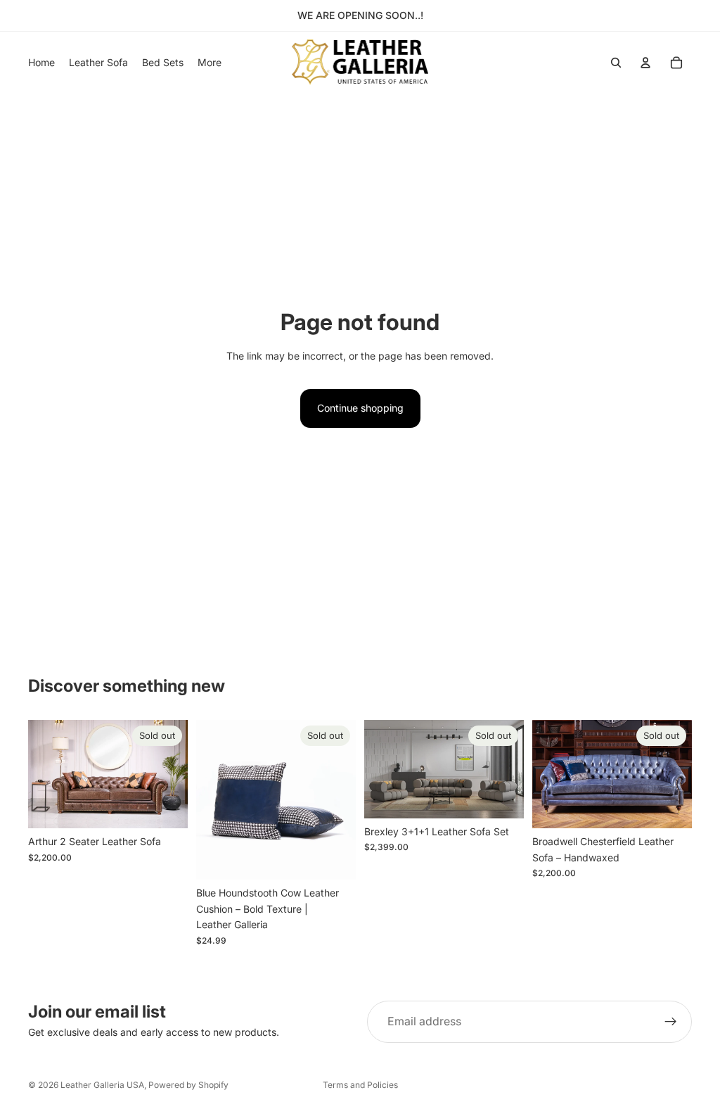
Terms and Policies (360, 1084)
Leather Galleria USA (102, 1084)
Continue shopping (360, 408)
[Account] (645, 62)
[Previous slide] (43, 774)
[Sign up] (671, 1022)
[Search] (615, 62)
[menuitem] (210, 63)
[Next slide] (172, 774)
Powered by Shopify (188, 1084)
